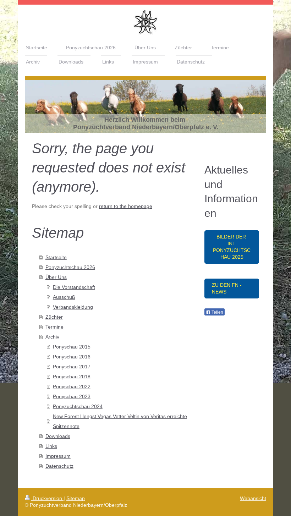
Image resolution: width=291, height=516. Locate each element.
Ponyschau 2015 (71, 347)
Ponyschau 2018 (71, 376)
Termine (54, 327)
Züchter (54, 317)
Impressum (58, 456)
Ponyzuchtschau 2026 (70, 267)
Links (51, 446)
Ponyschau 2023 (71, 396)
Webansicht (253, 498)
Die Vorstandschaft (74, 287)
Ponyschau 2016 (71, 356)
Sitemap (75, 498)
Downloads (57, 436)
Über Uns (56, 277)
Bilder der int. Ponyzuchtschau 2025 (232, 247)
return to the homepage (125, 206)
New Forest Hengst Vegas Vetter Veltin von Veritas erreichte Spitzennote (120, 421)
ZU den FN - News (227, 288)
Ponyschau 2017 (71, 366)
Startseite (56, 257)
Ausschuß (64, 297)
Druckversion (47, 498)
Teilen (216, 312)
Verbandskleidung (73, 307)
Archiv (52, 337)
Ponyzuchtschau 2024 (78, 406)
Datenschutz (59, 466)
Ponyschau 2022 (71, 386)
